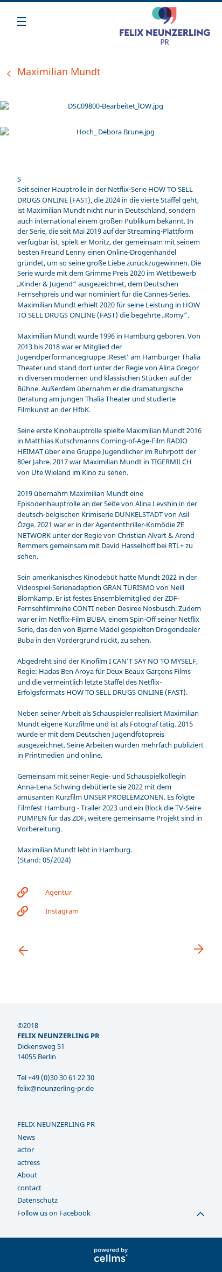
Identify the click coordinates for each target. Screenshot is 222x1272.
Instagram (62, 911)
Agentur (58, 892)
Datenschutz (37, 1200)
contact (29, 1187)
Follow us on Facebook (54, 1213)
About (27, 1175)
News (26, 1137)
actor (25, 1149)
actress (28, 1162)
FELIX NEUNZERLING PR (56, 1124)
